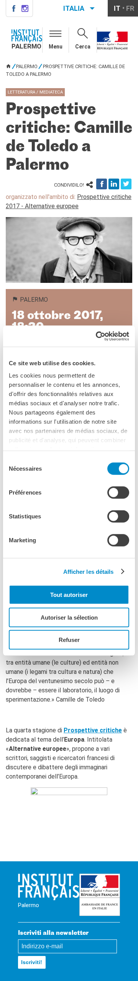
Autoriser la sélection (69, 617)
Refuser (69, 640)
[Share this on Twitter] (126, 184)
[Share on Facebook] (101, 184)
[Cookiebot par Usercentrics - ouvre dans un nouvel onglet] (97, 336)
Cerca (82, 46)
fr (130, 8)
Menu (55, 46)
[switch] (118, 492)
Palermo (27, 66)
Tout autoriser (69, 595)
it (117, 8)
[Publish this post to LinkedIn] (113, 184)
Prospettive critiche (93, 730)
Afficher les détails (88, 571)
